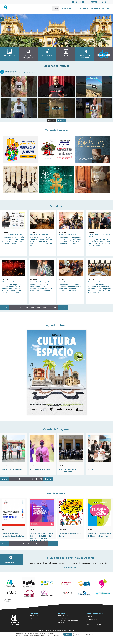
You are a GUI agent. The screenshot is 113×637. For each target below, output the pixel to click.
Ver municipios (71, 567)
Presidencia (45, 234)
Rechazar (78, 634)
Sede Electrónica (97, 8)
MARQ (37, 282)
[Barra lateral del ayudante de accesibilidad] (2, 19)
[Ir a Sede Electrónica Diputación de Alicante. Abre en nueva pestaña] (9, 54)
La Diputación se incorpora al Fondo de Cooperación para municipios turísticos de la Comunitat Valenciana (70, 240)
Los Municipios (82, 8)
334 (44, 307)
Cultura (8, 234)
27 (46, 543)
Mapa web (89, 627)
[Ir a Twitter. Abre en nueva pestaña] (76, 2)
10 (41, 479)
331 (26, 307)
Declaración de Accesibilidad (94, 624)
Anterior (4, 307)
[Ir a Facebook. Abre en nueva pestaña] (72, 2)
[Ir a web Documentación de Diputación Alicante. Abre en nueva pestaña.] (47, 54)
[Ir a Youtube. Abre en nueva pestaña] (83, 2)
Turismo (73, 234)
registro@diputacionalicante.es (70, 618)
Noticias (14, 234)
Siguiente (63, 307)
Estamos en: (34, 613)
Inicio (56, 8)
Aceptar (68, 634)
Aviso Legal (89, 616)
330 (20, 307)
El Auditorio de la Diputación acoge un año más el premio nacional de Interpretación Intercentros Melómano (13, 240)
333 (38, 307)
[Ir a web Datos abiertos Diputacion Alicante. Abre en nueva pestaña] (103, 54)
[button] (108, 8)
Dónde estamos (11, 562)
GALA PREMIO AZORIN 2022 (40, 469)
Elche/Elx (90, 234)
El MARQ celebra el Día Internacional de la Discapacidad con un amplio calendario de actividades (41, 288)
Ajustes (88, 634)
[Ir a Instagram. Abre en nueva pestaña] (79, 2)
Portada (19, 234)
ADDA (3, 234)
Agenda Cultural (56, 325)
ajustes (57, 635)
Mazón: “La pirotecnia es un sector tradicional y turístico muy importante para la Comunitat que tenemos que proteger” (41, 241)
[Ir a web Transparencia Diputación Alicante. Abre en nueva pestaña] (28, 54)
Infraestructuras (99, 234)
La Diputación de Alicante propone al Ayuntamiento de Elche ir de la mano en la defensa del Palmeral (70, 288)
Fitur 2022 (91, 469)
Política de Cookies (91, 621)
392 (55, 307)
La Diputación (66, 8)
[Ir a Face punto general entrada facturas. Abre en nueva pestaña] (65, 54)
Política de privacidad (92, 619)
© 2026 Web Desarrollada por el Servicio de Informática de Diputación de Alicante (56, 630)
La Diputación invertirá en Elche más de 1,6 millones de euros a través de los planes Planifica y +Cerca (99, 242)
